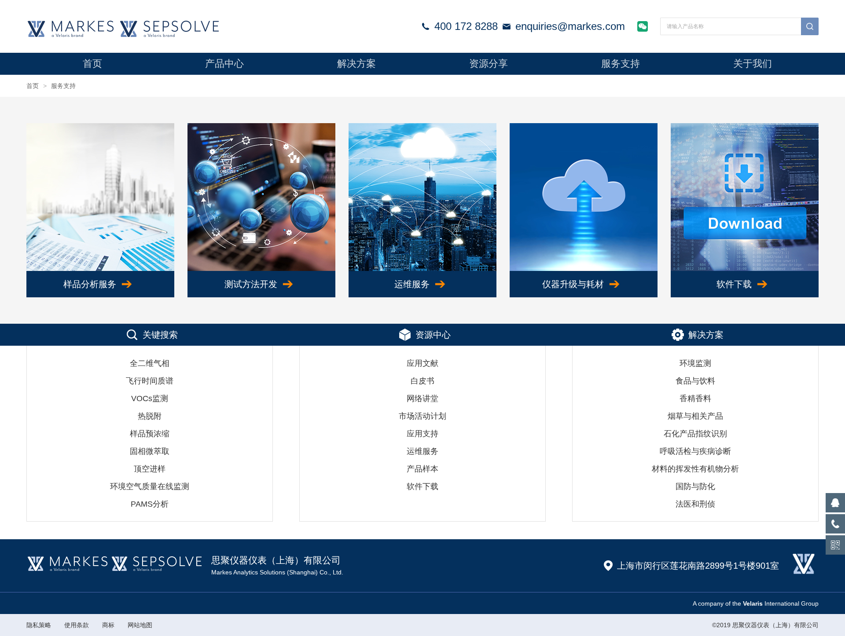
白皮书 (422, 380)
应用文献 (422, 363)
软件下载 (734, 284)
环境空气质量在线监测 (149, 486)
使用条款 (76, 625)
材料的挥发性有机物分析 (695, 468)
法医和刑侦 (695, 504)
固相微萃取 (149, 451)
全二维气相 (149, 363)
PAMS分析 (150, 504)
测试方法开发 (250, 284)
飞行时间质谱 (149, 380)
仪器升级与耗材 (573, 284)
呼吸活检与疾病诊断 (695, 451)
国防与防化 (695, 486)
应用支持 (422, 433)
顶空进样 (149, 468)
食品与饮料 (695, 380)
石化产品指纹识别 (695, 433)
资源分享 (488, 63)
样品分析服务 (89, 284)
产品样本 (422, 468)
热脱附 (150, 416)
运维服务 (412, 284)
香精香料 (695, 398)
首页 (92, 63)
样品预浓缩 (149, 433)
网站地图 (140, 625)
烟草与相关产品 (695, 416)
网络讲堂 (422, 398)
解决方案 (356, 63)
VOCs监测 (149, 398)
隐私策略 (38, 625)
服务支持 (620, 63)
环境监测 (695, 363)
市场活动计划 (422, 416)
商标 (108, 625)
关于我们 (752, 63)
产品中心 (224, 63)
